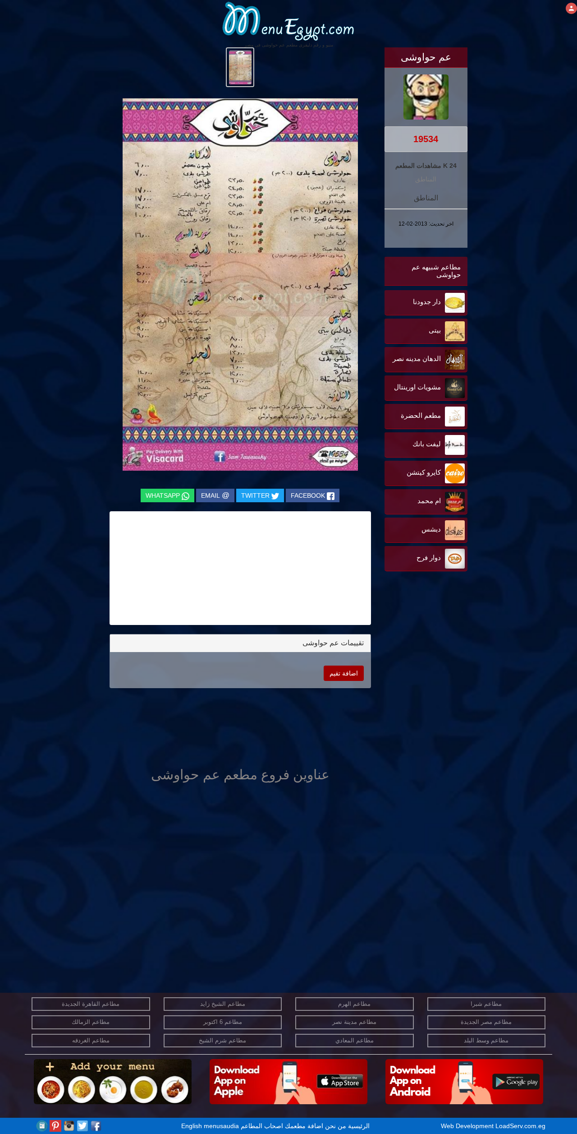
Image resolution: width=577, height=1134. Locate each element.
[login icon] (571, 8)
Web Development (468, 1125)
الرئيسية (359, 1125)
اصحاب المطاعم (262, 1125)
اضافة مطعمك (304, 1125)
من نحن (335, 1125)
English (191, 1125)
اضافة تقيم (344, 673)
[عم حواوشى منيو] (240, 66)
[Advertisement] (411, 664)
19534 (425, 139)
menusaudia (221, 1125)
